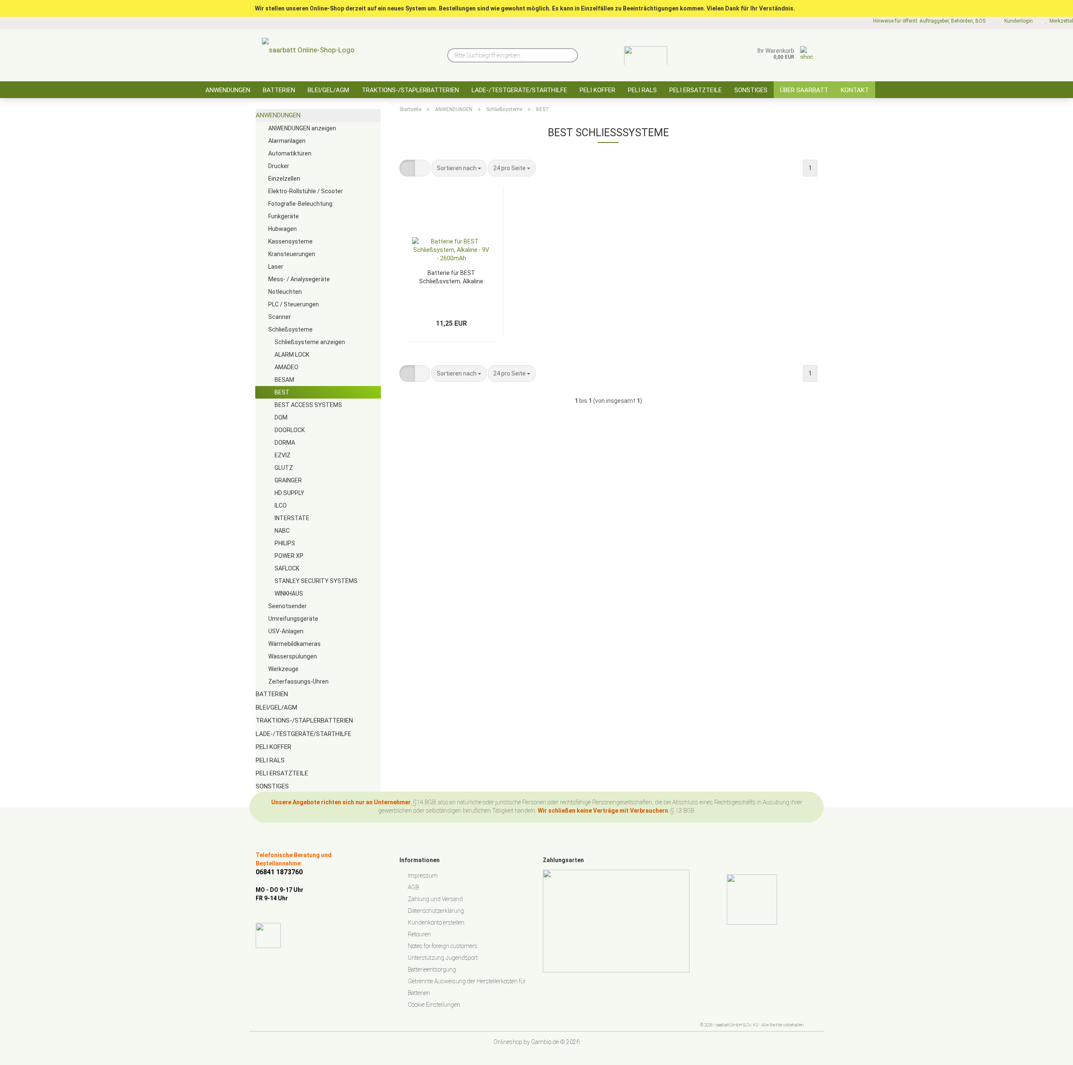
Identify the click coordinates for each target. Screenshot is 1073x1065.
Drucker (278, 166)
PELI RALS (642, 90)
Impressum (423, 875)
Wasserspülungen (292, 656)
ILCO (281, 505)
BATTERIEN (279, 90)
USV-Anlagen (285, 631)
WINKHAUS (289, 593)
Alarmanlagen (287, 140)
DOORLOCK (290, 430)
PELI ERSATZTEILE (695, 90)
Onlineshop (507, 1042)
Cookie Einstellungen (434, 1004)
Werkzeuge (283, 669)
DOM (281, 417)
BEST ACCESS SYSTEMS (308, 405)
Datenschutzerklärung (436, 910)
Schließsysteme (290, 329)
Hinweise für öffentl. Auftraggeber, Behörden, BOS (928, 21)
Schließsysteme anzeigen (310, 342)
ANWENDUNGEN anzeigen (302, 128)
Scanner (279, 317)
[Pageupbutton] (1050, 1052)
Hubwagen (282, 228)
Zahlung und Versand (435, 899)
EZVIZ (282, 455)
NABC (282, 530)
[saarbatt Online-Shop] (308, 52)
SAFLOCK (287, 568)
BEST (282, 392)
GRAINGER (288, 480)
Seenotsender (287, 606)
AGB (413, 887)
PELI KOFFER (597, 90)
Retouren (419, 934)
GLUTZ (284, 467)
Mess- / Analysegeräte (299, 279)
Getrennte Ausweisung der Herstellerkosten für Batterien (467, 987)
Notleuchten (285, 291)
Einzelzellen (284, 178)
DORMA (285, 442)
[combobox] (459, 168)
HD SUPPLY (289, 493)
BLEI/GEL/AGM (328, 90)
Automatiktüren (289, 153)
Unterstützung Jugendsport (443, 957)
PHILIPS (285, 543)
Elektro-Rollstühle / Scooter (305, 191)
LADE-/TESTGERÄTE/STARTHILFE (519, 90)
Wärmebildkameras (294, 643)
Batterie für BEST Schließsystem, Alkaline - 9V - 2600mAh (451, 276)
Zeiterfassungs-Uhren (298, 681)
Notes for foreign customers (442, 946)
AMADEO (286, 367)
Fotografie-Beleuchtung (300, 203)
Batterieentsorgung (432, 969)
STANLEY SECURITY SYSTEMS (316, 581)
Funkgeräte (283, 216)
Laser (275, 266)
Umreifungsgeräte (293, 618)
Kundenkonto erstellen (436, 922)
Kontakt (855, 90)
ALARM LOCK (292, 354)
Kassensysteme (290, 241)
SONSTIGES (750, 90)
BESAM (284, 379)
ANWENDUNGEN (227, 90)
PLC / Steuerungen (293, 304)
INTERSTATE (292, 518)
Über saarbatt (804, 90)
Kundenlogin (1017, 21)
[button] (407, 168)
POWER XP (289, 555)
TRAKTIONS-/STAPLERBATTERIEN (410, 90)
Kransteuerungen (291, 254)
